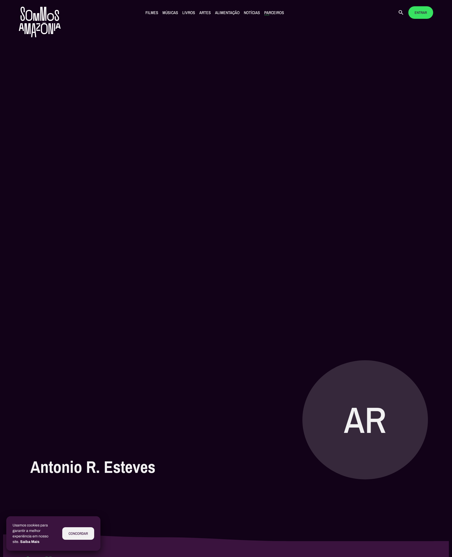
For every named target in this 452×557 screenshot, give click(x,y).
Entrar (421, 12)
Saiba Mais (29, 542)
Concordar (78, 533)
